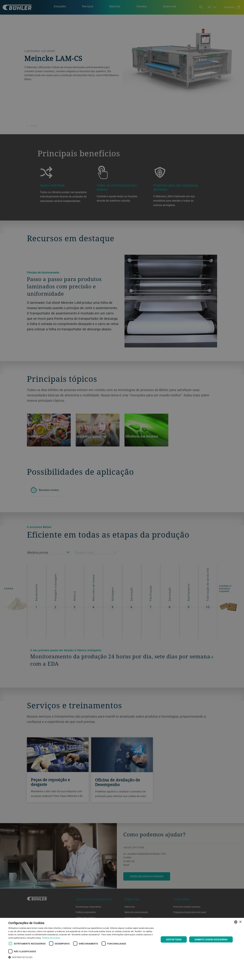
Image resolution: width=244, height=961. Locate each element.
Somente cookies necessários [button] (211, 939)
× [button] (240, 922)
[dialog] (122, 939)
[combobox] (235, 922)
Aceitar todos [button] (174, 939)
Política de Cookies (51, 937)
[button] (81, 957)
